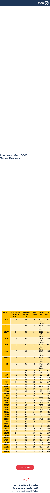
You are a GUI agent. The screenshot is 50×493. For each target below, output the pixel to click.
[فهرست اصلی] (5, 5)
